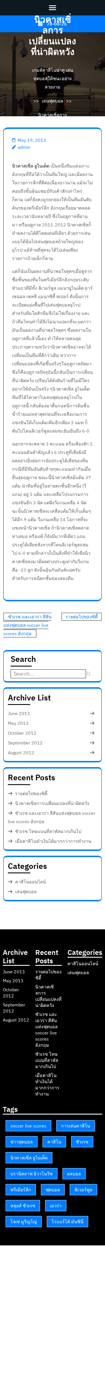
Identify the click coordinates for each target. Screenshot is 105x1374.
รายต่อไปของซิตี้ (82, 616)
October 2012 (22, 733)
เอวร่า (56, 1205)
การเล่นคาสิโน (75, 1126)
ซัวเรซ (82, 1142)
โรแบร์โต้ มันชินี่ (67, 1221)
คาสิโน (54, 1142)
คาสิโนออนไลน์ (30, 882)
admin (24, 147)
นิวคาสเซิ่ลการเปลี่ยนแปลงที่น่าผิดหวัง (52, 803)
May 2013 (18, 723)
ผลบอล (74, 1173)
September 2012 (25, 743)
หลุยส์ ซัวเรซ (22, 1205)
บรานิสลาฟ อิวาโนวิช (31, 1173)
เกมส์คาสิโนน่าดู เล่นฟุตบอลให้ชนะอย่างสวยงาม (52, 78)
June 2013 (19, 713)
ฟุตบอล (53, 1189)
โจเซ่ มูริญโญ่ (23, 1221)
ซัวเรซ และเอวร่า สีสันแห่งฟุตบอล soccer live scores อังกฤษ (27, 625)
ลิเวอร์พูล (83, 1189)
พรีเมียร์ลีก (20, 1189)
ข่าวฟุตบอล (21, 1142)
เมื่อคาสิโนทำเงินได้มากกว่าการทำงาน (53, 841)
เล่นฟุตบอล (52, 101)
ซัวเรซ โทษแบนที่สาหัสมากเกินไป (48, 831)
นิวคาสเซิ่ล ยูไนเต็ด (29, 1158)
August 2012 (21, 752)
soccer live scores (28, 1126)
